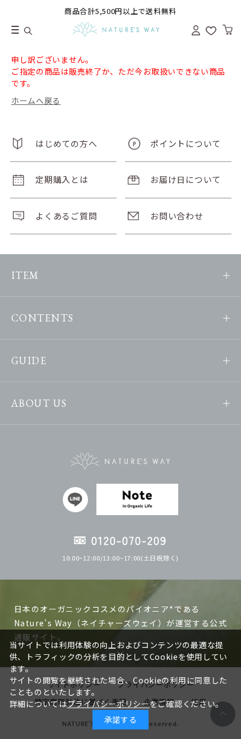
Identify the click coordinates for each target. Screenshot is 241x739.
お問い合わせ (176, 216)
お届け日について (185, 179)
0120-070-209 (129, 540)
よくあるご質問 (66, 216)
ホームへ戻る (36, 100)
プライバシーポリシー (108, 703)
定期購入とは (61, 179)
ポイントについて (185, 143)
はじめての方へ (66, 143)
